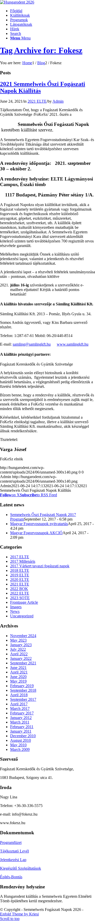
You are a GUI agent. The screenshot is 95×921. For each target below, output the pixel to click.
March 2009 (20, 749)
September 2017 (23, 699)
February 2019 (22, 686)
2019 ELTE (19, 575)
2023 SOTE (20, 598)
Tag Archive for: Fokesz (41, 50)
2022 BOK (19, 589)
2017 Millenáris (22, 561)
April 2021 (19, 672)
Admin (58, 101)
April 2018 (19, 695)
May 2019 (18, 681)
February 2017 (22, 713)
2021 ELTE (37, 101)
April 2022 (19, 654)
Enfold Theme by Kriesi (19, 914)
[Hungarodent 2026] (17, 2)
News (15, 611)
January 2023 (21, 645)
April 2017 (19, 704)
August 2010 (20, 740)
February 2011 (21, 727)
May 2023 (18, 640)
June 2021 (18, 667)
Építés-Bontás (11, 877)
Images (16, 607)
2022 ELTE (19, 593)
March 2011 (19, 722)
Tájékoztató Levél (14, 851)
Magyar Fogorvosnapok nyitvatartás (39, 524)
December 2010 (23, 736)
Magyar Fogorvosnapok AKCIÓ (36, 533)
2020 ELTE (19, 579)
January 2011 (20, 731)
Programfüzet (11, 842)
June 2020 (18, 677)
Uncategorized (21, 616)
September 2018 (23, 690)
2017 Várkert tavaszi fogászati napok (39, 566)
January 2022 (21, 658)
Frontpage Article (24, 602)
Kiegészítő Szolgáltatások (20, 868)
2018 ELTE (19, 570)
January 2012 (21, 717)
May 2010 (18, 745)
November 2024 (23, 636)
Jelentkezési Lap (13, 860)
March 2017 (20, 708)
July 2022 (18, 649)
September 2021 (23, 663)
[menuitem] (52, 11)
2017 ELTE (19, 557)
